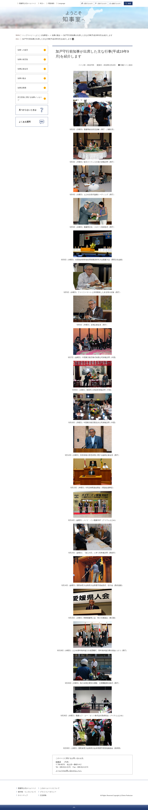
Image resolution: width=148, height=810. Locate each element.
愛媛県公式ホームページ (27, 3)
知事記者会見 (23, 69)
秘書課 (58, 762)
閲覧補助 (51, 3)
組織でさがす (116, 3)
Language (61, 3)
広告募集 (43, 795)
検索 (129, 3)
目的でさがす (102, 3)
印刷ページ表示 (126, 65)
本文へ (42, 3)
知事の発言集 (23, 59)
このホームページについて (49, 788)
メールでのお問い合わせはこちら (69, 771)
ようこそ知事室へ (42, 35)
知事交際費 (22, 88)
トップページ (27, 35)
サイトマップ (23, 795)
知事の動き (56, 35)
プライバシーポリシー (48, 792)
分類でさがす (88, 3)
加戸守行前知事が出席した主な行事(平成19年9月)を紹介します (46, 39)
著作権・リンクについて (27, 792)
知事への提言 (23, 50)
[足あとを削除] (73, 39)
